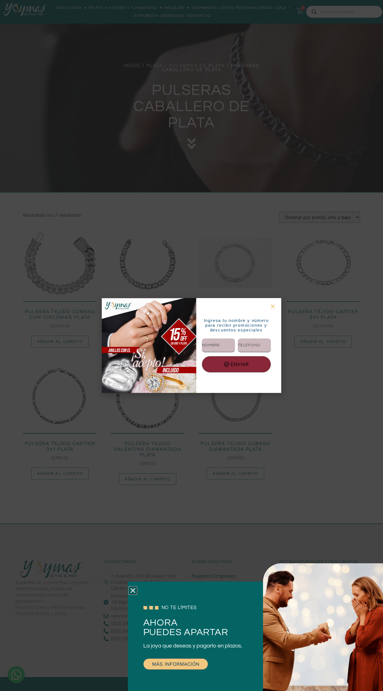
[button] (133, 590)
